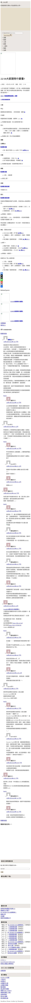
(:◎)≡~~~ (3, 960)
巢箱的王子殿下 (5, 910)
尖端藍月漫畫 (4, 985)
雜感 (17, 84)
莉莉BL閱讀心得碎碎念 (7, 963)
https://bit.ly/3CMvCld (15, 625)
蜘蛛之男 (3, 914)
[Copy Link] (15, 284)
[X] (15, 275)
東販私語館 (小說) (6, 992)
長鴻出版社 (4, 994)
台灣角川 (3, 981)
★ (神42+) (22, 250)
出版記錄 (3, 970)
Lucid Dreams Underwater (8, 962)
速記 (3, 84)
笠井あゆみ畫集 (12, 943)
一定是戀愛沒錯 (12, 927)
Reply (5, 395)
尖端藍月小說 (4, 983)
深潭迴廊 (3, 323)
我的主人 (3, 325)
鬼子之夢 (10, 945)
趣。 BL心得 (4, 2)
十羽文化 (3, 979)
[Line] (15, 280)
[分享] (15, 286)
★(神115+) (25, 150)
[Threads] (15, 278)
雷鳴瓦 (10, 339)
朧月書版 (3, 987)
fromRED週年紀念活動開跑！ (11, 609)
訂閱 (2, 872)
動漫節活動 (4, 147)
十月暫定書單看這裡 (5, 99)
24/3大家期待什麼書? (14, 947)
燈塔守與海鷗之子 (6, 918)
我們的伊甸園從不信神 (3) (8, 908)
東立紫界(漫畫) (5, 989)
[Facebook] (15, 273)
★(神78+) (20, 233)
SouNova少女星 (5, 977)
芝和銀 (2, 916)
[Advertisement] (11, 893)
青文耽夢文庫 (4, 998)
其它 (20, 84)
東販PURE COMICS (6, 990)
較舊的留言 (4, 333)
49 (25, 84)
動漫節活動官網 (5, 186)
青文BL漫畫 (4, 996)
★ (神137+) (26, 239)
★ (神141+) (18, 211)
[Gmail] (15, 282)
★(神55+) (11, 208)
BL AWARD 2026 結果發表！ (9, 912)
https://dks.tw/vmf (18, 623)
